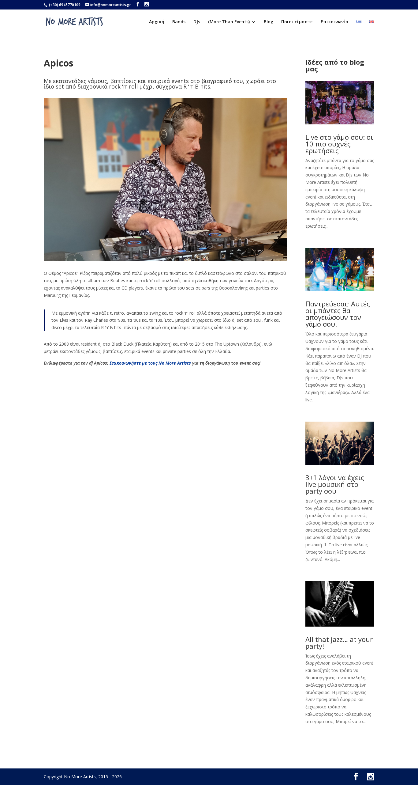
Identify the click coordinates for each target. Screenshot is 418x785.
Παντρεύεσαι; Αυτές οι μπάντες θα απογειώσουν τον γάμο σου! (337, 313)
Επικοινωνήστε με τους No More (143, 363)
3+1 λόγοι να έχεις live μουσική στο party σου (334, 484)
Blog (268, 22)
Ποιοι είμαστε (297, 22)
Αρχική (156, 22)
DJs (196, 22)
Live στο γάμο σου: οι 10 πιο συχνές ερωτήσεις (339, 143)
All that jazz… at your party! (339, 642)
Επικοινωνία (335, 22)
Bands (178, 22)
